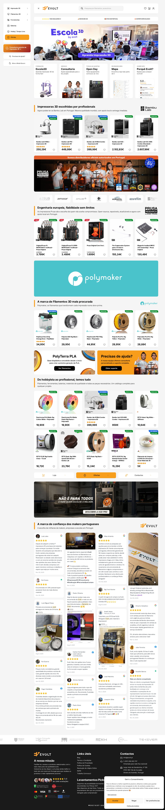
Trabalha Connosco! (84, 773)
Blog (78, 757)
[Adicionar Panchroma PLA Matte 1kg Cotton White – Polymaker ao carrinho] (54, 410)
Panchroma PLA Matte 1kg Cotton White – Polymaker (45, 418)
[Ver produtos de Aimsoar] (45, 199)
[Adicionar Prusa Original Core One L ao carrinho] (104, 238)
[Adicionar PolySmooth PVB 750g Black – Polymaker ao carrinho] (104, 330)
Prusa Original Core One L (95, 245)
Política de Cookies (133, 806)
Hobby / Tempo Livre (18, 31)
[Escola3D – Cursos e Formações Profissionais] (96, 42)
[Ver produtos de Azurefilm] (117, 199)
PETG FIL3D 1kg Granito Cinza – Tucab (44, 457)
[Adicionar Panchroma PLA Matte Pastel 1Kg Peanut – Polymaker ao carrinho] (79, 410)
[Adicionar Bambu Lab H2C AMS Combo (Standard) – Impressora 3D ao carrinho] (155, 135)
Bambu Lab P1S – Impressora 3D (67, 143)
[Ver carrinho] (149, 8)
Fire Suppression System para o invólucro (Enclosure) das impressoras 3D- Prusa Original (121, 250)
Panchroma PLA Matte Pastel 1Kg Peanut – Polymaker (69, 419)
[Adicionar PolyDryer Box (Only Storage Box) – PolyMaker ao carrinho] (54, 330)
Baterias (13, 26)
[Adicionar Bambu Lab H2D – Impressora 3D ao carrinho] (129, 135)
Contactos (139, 475)
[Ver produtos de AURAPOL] (99, 199)
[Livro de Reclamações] (57, 786)
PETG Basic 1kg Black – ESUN (95, 457)
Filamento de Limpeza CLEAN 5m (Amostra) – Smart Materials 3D (145, 458)
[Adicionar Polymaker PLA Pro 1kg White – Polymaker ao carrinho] (155, 330)
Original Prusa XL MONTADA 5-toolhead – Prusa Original (44, 247)
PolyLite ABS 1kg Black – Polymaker (70, 338)
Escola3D (41, 69)
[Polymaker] (96, 173)
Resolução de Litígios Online (87, 768)
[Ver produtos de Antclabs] (63, 199)
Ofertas (13, 37)
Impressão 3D (15, 8)
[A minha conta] (153, 8)
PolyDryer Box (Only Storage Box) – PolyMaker (45, 338)
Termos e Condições (84, 760)
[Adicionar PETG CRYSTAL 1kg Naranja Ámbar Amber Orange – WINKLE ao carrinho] (129, 449)
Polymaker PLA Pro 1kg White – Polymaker (145, 338)
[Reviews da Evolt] (52, 780)
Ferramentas (15, 20)
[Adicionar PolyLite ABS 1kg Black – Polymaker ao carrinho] (79, 330)
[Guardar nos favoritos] (54, 150)
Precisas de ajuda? (18, 56)
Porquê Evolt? (145, 69)
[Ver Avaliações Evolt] (96, 632)
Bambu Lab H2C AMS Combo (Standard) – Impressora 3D (144, 144)
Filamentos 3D (16, 14)
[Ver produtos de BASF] (154, 199)
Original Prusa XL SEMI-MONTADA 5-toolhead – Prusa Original (70, 247)
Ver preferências (153, 801)
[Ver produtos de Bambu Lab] (136, 199)
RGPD (79, 771)
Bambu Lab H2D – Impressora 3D (118, 143)
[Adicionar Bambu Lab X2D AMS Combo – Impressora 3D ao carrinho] (129, 410)
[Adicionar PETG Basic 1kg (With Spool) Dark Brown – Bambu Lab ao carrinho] (79, 449)
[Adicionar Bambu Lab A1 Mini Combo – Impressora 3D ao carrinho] (104, 135)
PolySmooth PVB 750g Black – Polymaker (95, 338)
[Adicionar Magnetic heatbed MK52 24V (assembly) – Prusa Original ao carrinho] (155, 238)
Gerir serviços (112, 794)
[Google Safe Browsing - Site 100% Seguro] (41, 786)
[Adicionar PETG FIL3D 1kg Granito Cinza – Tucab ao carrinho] (54, 449)
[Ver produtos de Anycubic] (81, 199)
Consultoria (68, 69)
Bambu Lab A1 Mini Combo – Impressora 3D (96, 143)
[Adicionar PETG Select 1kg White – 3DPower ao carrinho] (155, 410)
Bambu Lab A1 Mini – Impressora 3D (43, 143)
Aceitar (115, 801)
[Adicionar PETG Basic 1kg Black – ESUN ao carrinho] (104, 449)
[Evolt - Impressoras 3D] (50, 8)
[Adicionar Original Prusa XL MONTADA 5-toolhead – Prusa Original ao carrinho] (54, 238)
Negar (134, 801)
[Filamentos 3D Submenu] (27, 14)
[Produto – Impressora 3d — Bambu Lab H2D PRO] (96, 499)
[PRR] (52, 796)
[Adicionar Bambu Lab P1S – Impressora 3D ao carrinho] (79, 135)
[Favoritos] (145, 8)
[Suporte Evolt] (127, 362)
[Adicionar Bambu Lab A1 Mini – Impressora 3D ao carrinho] (54, 135)
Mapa (115, 69)
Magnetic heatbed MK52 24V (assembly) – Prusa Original (145, 247)
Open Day (92, 69)
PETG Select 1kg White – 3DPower (145, 418)
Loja (54, 475)
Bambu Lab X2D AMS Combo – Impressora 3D (120, 418)
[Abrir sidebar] (38, 8)
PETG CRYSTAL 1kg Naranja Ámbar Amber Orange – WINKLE (119, 458)
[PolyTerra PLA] (64, 362)
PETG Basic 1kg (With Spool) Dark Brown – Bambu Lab (69, 458)
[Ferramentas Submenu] (27, 19)
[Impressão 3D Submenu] (27, 8)
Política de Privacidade (85, 763)
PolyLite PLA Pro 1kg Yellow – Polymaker (119, 338)
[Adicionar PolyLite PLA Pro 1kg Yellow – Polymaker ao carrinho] (129, 330)
